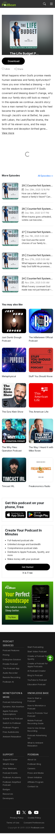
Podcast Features (11, 650)
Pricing (6, 655)
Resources (8, 794)
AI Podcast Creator (37, 671)
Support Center (10, 759)
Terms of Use (12, 822)
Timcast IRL (8, 486)
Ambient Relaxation (12, 736)
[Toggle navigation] (51, 3)
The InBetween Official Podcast (41, 339)
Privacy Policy (16, 817)
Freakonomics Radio (39, 486)
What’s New (8, 764)
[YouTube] (36, 812)
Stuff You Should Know (41, 376)
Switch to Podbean (12, 723)
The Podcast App (11, 668)
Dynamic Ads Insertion (13, 706)
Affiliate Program (35, 782)
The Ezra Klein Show (12, 411)
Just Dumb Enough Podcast (12, 339)
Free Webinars (10, 768)
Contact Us (33, 786)
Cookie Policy (34, 817)
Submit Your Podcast (13, 718)
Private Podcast (10, 664)
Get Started (27, 567)
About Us (32, 759)
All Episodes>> (45, 175)
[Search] (44, 4)
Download (13, 61)
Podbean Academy (12, 777)
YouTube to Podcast (37, 680)
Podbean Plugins (11, 727)
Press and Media (36, 773)
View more (8, 133)
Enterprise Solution (12, 659)
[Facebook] (18, 812)
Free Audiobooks (11, 732)
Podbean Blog (34, 764)
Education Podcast (37, 684)
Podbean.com (37, 827)
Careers (31, 768)
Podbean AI (8, 682)
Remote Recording (11, 677)
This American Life (38, 411)
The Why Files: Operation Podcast (12, 449)
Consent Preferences (34, 822)
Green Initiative (35, 777)
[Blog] (30, 812)
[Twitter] (24, 812)
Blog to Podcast (35, 675)
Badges (6, 789)
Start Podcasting (35, 647)
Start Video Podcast (37, 651)
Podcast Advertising (12, 702)
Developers (8, 798)
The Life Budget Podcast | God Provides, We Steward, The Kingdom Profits (25, 53)
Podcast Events (10, 773)
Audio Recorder (10, 673)
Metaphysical (9, 376)
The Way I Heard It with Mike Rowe (41, 449)
